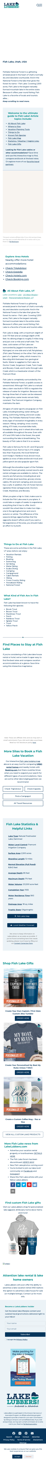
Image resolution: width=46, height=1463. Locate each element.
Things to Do (14, 132)
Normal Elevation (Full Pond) (21, 864)
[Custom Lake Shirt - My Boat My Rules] (23, 1042)
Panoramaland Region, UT (21, 298)
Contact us (28, 1294)
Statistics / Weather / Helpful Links (23, 141)
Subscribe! (25, 1334)
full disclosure (14, 241)
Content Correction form (23, 943)
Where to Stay (14, 126)
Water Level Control (17, 845)
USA (20, 295)
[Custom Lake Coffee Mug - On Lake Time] (23, 1096)
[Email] (32, 1433)
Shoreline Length (16, 859)
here (34, 742)
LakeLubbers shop (19, 1207)
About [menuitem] (17, 1437)
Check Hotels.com (16, 275)
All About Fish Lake (16, 123)
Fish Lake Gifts (14, 144)
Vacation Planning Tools (19, 129)
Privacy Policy (21, 1339)
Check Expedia (14, 271)
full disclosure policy (30, 1424)
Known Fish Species (17, 135)
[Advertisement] (23, 34)
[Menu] (40, 5)
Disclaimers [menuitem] (38, 1440)
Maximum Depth (16, 879)
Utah (5, 298)
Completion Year (16, 890)
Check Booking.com (17, 279)
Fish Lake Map (14, 138)
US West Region (30, 295)
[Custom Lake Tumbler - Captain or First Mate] (23, 987)
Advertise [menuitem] (36, 1437)
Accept (17, 1456)
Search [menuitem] (9, 1437)
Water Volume (15, 884)
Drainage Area (15, 904)
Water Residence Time (19, 896)
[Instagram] (20, 1433)
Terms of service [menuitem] (23, 1440)
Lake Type (13, 836)
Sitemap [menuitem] (23, 1443)
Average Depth (15, 873)
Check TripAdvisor (16, 268)
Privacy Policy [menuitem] (9, 1440)
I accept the (17, 1339)
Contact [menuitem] (26, 1437)
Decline (28, 1456)
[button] (12, 1184)
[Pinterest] (26, 1433)
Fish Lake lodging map (29, 761)
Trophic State (14, 910)
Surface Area (14, 853)
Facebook (28, 1171)
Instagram (14, 1174)
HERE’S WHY (28, 1162)
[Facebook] (13, 1433)
